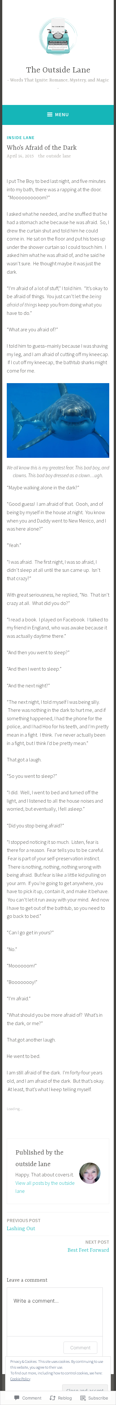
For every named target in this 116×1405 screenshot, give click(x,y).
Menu (62, 114)
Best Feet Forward (88, 1246)
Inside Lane (20, 137)
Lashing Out (24, 1224)
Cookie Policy (20, 1378)
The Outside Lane (58, 70)
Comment (80, 1347)
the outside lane (54, 156)
